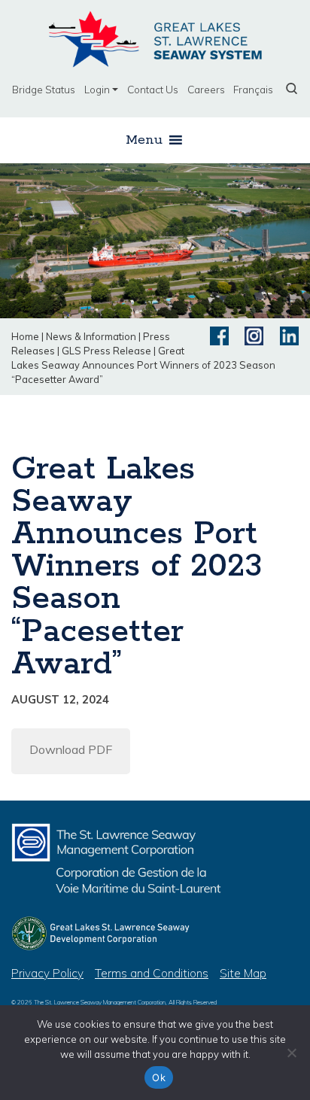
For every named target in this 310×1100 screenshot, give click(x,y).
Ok (159, 1077)
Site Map (243, 973)
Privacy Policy (47, 973)
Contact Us (152, 89)
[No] (291, 1052)
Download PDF (70, 749)
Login (97, 89)
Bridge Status (43, 89)
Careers (206, 89)
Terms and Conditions (151, 973)
